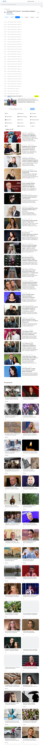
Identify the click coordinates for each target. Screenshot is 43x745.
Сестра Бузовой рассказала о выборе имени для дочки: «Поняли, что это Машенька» (30, 284)
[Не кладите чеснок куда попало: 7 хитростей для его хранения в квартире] (30, 717)
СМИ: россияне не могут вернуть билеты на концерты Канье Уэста (30, 321)
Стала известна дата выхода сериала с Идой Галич (29, 221)
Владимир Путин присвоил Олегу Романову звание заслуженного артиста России (29, 148)
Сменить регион (10, 14)
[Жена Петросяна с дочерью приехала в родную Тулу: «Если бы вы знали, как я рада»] (12, 501)
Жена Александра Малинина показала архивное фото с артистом (30, 210)
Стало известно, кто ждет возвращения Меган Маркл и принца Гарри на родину (30, 358)
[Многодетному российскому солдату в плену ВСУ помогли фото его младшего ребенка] (12, 394)
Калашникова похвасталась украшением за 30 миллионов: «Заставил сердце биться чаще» (29, 173)
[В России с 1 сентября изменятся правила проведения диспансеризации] (12, 448)
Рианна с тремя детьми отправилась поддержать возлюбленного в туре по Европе (29, 135)
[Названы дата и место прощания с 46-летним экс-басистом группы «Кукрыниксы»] (30, 645)
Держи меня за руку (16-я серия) (14, 44)
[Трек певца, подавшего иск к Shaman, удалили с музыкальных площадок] (30, 519)
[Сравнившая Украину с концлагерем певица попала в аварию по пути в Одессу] (30, 412)
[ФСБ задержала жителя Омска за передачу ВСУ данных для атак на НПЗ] (12, 466)
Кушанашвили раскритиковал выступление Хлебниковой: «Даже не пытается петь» (30, 234)
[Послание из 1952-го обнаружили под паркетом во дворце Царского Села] (12, 430)
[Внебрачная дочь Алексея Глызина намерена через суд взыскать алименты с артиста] (30, 591)
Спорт (37, 17)
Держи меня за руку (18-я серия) (14, 49)
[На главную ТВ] (5, 1)
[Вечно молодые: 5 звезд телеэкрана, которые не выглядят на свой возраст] (30, 483)
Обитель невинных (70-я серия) (14, 31)
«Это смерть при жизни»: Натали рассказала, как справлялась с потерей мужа (30, 271)
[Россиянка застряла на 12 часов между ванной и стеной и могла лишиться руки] (12, 717)
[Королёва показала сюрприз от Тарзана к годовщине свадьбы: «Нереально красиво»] (12, 645)
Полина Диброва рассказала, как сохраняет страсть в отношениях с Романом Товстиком (30, 308)
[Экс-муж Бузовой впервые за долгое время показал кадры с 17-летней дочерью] (30, 735)
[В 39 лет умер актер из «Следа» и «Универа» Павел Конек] (12, 663)
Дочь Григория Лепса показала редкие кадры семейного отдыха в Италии (29, 259)
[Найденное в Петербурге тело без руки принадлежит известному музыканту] (12, 412)
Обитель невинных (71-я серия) (14, 34)
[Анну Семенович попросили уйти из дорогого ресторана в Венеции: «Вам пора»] (30, 394)
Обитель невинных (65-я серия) (14, 41)
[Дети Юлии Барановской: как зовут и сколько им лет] (30, 537)
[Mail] (3, 1)
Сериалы (32, 17)
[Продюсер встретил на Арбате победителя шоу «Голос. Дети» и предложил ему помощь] (30, 573)
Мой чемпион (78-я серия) (13, 88)
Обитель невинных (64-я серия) (14, 39)
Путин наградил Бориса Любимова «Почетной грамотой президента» (28, 185)
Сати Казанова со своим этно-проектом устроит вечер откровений (28, 370)
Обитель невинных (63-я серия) (14, 36)
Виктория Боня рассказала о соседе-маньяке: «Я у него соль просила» (30, 197)
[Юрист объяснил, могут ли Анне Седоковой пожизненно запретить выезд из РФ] (12, 699)
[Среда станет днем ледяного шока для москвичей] (30, 501)
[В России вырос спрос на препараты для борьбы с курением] (30, 555)
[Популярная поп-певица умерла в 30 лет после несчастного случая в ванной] (30, 448)
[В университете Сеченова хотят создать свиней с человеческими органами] (12, 681)
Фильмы (26, 17)
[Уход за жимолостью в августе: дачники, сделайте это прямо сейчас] (12, 609)
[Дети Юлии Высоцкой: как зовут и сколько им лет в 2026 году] (12, 627)
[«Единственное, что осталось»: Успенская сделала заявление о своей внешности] (30, 430)
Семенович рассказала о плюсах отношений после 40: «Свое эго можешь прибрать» (30, 160)
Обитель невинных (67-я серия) (14, 24)
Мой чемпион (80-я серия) (13, 93)
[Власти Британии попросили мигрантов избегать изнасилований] (12, 555)
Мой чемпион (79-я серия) (13, 91)
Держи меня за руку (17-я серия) (14, 46)
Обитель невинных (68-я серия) (14, 26)
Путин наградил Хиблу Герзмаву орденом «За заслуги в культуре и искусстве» (28, 296)
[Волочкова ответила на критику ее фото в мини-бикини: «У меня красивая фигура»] (30, 663)
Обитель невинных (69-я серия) (14, 29)
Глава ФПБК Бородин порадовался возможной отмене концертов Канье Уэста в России (29, 345)
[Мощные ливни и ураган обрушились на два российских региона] (12, 735)
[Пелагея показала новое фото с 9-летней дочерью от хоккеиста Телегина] (12, 591)
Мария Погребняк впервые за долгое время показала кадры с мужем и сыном (29, 247)
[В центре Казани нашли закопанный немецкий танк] (30, 466)
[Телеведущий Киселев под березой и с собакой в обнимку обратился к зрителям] (12, 483)
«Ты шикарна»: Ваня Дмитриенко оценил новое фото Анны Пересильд (29, 333)
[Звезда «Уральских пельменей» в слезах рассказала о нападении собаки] (30, 609)
